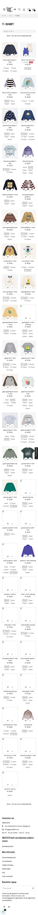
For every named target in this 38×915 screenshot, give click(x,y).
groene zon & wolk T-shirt (28, 529)
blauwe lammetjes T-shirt (10, 126)
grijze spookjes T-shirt (28, 430)
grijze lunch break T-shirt (28, 393)
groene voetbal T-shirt (10, 528)
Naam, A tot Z (19, 31)
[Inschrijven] (33, 888)
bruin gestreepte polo (10, 227)
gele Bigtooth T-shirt (28, 292)
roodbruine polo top (10, 691)
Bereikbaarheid (7, 846)
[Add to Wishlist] (15, 45)
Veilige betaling (7, 865)
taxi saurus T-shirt (10, 755)
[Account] (24, 9)
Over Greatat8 (7, 876)
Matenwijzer (6, 869)
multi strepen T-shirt (10, 560)
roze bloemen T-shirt (10, 725)
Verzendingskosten (9, 857)
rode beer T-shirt (10, 625)
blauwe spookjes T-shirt (10, 162)
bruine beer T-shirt (10, 261)
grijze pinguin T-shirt (10, 430)
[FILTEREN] (36, 457)
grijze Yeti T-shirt (10, 358)
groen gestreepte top (10, 463)
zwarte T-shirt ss (10, 789)
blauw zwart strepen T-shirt (10, 94)
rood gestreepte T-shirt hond (10, 659)
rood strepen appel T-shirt (28, 659)
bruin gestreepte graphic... (28, 196)
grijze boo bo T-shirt (28, 358)
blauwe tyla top (28, 161)
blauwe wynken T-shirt (10, 194)
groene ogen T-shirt (10, 497)
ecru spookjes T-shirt (10, 292)
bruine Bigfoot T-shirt (28, 227)
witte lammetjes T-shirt (28, 755)
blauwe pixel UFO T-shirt (28, 126)
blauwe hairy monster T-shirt (28, 94)
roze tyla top (28, 725)
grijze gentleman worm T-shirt (10, 393)
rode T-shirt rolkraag (28, 594)
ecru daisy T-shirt (28, 261)
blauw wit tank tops (28, 60)
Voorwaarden (7, 861)
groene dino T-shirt (28, 463)
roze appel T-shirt (28, 691)
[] (8, 56)
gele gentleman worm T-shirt (10, 323)
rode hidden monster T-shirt (28, 626)
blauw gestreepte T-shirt (10, 61)
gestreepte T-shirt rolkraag (28, 323)
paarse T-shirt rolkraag (28, 560)
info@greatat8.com (12, 829)
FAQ (3, 872)
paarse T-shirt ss (10, 594)
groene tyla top (28, 497)
